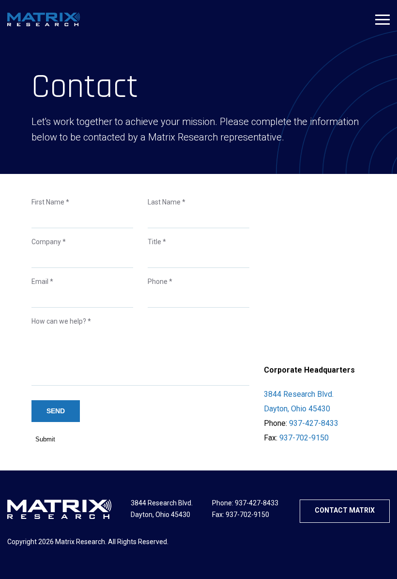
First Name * (50, 202)
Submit (45, 439)
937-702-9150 (304, 437)
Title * (157, 242)
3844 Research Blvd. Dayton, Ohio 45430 (299, 401)
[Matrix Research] (43, 19)
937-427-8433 (313, 423)
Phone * (160, 281)
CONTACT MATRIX (345, 510)
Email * (42, 281)
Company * (48, 242)
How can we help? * (61, 321)
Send (55, 411)
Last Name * (166, 202)
